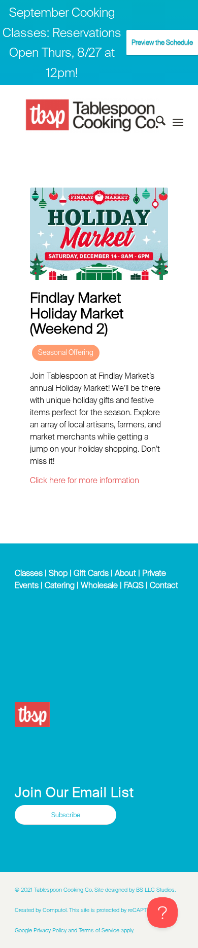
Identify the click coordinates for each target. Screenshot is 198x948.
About (125, 572)
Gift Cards (91, 572)
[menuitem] (156, 122)
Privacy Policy (50, 930)
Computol (55, 910)
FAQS (134, 585)
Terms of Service (99, 930)
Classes (29, 572)
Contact (164, 585)
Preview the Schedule (162, 42)
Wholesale (99, 585)
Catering (60, 585)
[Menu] (178, 123)
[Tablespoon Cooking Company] (92, 115)
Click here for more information (84, 480)
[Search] (156, 122)
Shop (58, 572)
